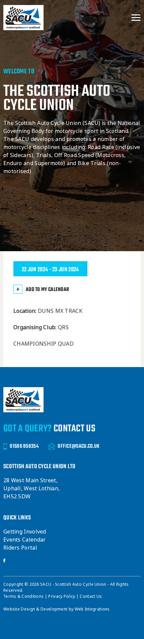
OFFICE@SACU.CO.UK (78, 446)
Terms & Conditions (24, 596)
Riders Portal (20, 548)
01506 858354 (24, 446)
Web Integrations (92, 609)
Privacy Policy (62, 596)
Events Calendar (24, 540)
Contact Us (91, 596)
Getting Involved (24, 532)
